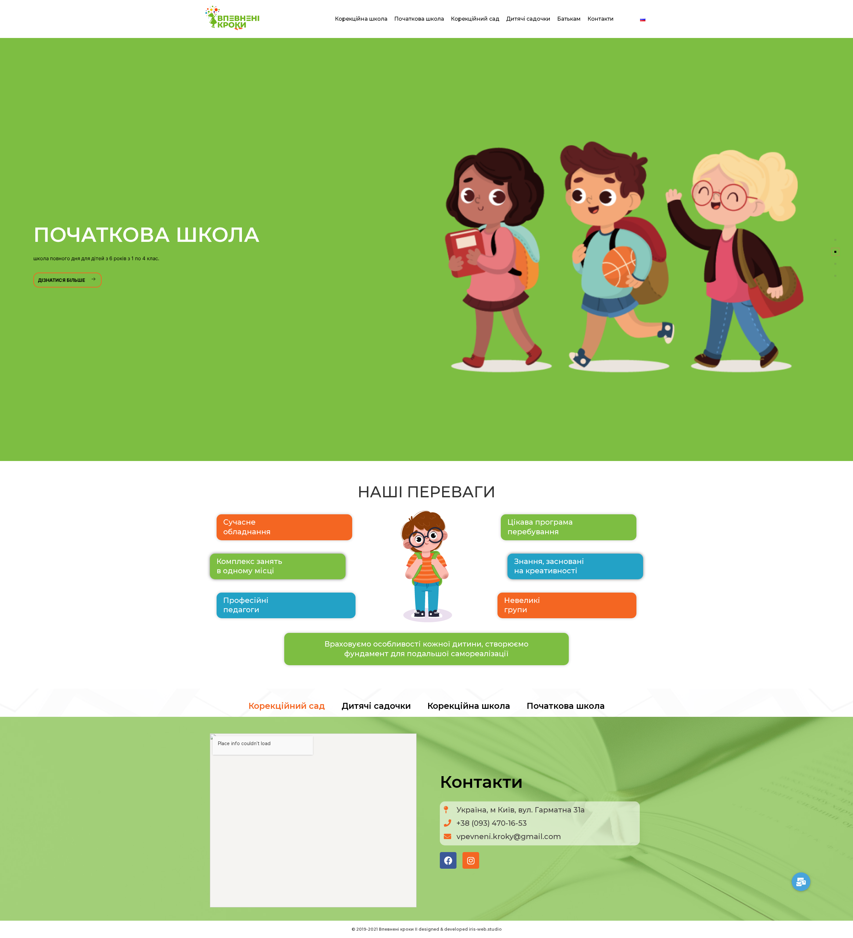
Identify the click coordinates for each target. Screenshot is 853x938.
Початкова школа (419, 19)
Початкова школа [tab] (566, 706)
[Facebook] (448, 860)
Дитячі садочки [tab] (376, 706)
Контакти (600, 19)
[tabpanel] (426, 819)
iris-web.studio (485, 929)
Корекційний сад (475, 19)
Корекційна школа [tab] (468, 706)
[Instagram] (470, 860)
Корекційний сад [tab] (287, 706)
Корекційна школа (361, 19)
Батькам (569, 19)
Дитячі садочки (528, 19)
